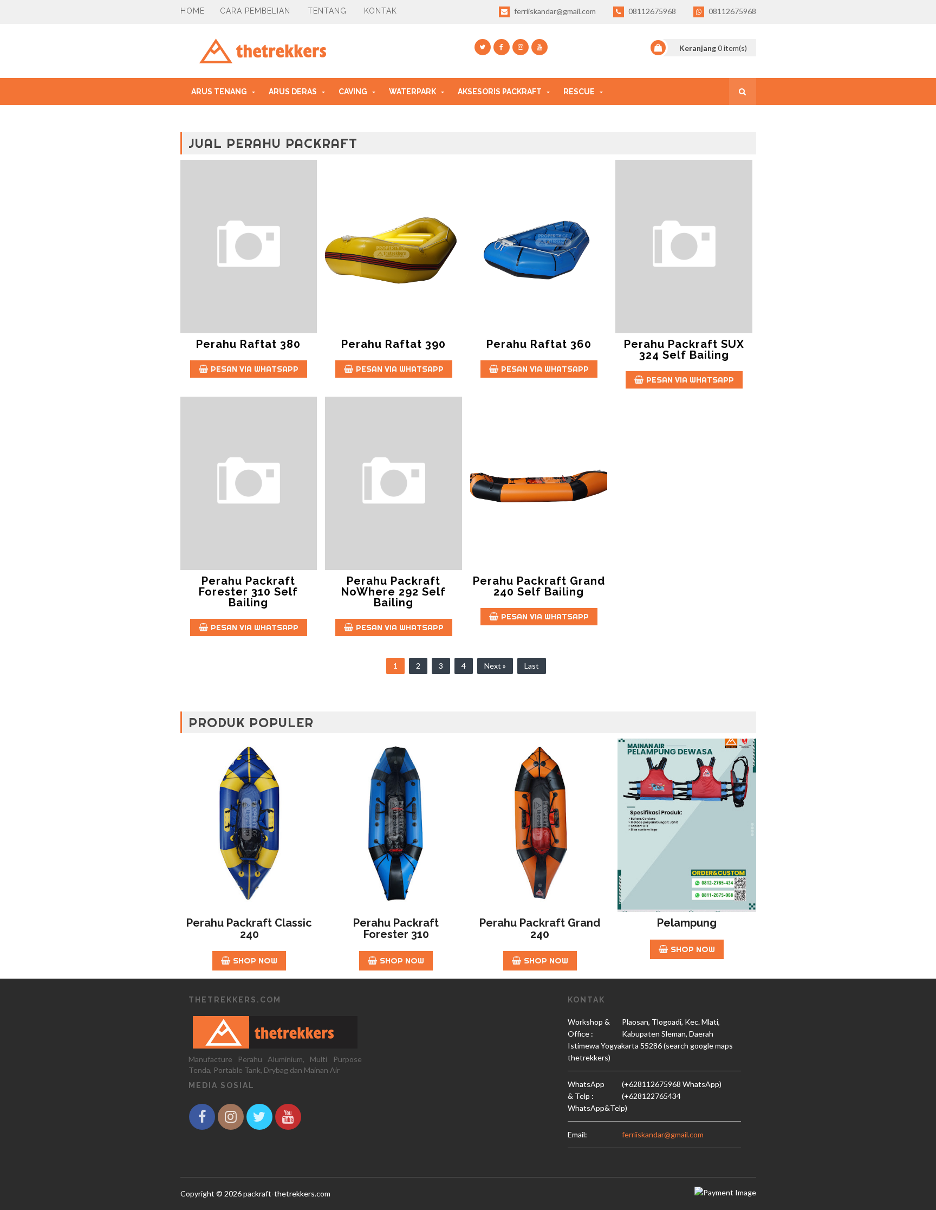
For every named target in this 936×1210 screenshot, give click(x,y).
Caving (353, 91)
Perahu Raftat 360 (539, 344)
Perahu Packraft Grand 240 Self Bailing (539, 586)
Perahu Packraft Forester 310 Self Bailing (248, 591)
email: (577, 1134)
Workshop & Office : (589, 1027)
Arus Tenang (219, 91)
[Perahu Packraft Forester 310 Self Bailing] (248, 483)
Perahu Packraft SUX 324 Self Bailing (684, 349)
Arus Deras (293, 91)
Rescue (579, 91)
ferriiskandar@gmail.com (554, 11)
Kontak (380, 11)
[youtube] (539, 47)
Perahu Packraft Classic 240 (249, 928)
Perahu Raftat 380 (248, 344)
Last (531, 665)
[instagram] (520, 47)
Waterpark (412, 91)
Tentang (327, 11)
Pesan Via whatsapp (254, 369)
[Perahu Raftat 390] (393, 246)
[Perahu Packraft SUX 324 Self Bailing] (683, 246)
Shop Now (255, 960)
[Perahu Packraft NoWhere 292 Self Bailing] (393, 483)
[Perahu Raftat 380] (248, 246)
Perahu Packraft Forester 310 (396, 928)
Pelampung (687, 922)
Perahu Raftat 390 (393, 344)
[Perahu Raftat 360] (538, 246)
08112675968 (651, 11)
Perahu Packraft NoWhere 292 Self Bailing (393, 591)
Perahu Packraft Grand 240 (539, 928)
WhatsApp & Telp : (586, 1090)
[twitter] (482, 47)
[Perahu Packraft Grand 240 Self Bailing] (538, 483)
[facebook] (501, 47)
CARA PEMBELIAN (255, 11)
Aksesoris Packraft (500, 91)
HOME (192, 11)
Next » (495, 665)
